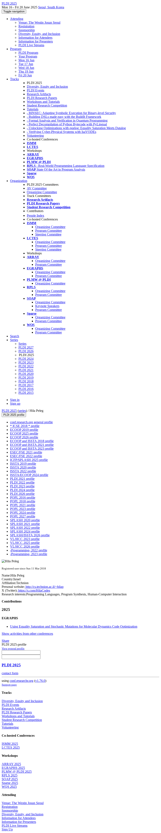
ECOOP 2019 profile (24, 429)
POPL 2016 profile (22, 497)
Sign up (15, 403)
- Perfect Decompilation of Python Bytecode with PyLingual (67, 124)
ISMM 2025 (10, 743)
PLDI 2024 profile (22, 490)
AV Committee (37, 188)
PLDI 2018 (26, 381)
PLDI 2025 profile (13, 414)
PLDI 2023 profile (22, 486)
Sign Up (7, 829)
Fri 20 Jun (25, 75)
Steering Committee (48, 234)
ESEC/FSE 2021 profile (26, 452)
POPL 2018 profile (22, 501)
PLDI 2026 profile (22, 494)
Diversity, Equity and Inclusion (47, 86)
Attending (16, 19)
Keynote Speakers (47, 306)
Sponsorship (26, 30)
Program (15, 49)
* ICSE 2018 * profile (24, 426)
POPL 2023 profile (22, 509)
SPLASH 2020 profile (25, 520)
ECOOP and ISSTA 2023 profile (32, 448)
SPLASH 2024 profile (25, 531)
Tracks (14, 79)
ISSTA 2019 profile (23, 463)
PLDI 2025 (9, 410)
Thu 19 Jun (26, 71)
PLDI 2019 (26, 377)
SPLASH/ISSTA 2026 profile (30, 535)
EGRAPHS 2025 (13, 768)
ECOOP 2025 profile (24, 433)
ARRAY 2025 (11, 764)
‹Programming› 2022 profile (28, 550)
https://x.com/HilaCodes (33, 590)
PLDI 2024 (26, 358)
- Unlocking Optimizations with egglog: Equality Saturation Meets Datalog (76, 128)
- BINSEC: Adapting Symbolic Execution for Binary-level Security (71, 113)
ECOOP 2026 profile (24, 437)
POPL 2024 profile (22, 512)
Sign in (14, 400)
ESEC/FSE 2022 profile (26, 456)
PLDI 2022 (26, 366)
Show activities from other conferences (27, 633)
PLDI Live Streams (31, 45)
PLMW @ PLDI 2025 (17, 771)
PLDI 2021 (26, 370)
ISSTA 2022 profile (23, 471)
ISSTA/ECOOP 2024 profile (29, 475)
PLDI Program (28, 52)
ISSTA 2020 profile (23, 467)
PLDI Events (35, 90)
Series (22, 343)
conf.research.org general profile (31, 422)
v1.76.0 (40, 680)
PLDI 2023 (26, 362)
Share (5, 640)
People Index (35, 215)
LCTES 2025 (11, 747)
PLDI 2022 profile (22, 482)
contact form (10, 673)
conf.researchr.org (21, 680)
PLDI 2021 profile (22, 478)
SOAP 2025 (10, 779)
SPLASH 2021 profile (25, 524)
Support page (9, 684)
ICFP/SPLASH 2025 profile (29, 460)
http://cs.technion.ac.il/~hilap (44, 586)
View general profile (13, 648)
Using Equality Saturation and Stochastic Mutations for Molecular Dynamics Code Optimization (73, 626)
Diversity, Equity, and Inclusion (39, 34)
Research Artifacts (39, 94)
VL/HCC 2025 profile (25, 543)
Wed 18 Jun (26, 68)
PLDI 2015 (26, 392)
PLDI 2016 (26, 389)
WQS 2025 (9, 786)
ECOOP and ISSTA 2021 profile (32, 445)
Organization (18, 181)
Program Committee (48, 230)
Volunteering (35, 135)
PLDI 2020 (26, 374)
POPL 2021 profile (22, 505)
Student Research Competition (47, 105)
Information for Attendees (35, 37)
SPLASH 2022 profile (25, 527)
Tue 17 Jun (25, 64)
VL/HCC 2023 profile (25, 539)
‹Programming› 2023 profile (28, 554)
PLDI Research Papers (42, 98)
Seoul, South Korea (51, 7)
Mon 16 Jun (26, 60)
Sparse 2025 (10, 783)
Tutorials (32, 109)
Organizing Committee (42, 192)
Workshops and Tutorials (43, 101)
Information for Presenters (35, 41)
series (22, 410)
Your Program (27, 56)
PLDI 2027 (26, 347)
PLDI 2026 (26, 351)
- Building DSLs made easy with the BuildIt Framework (64, 116)
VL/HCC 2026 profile (25, 546)
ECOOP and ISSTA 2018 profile (32, 441)
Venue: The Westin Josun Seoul (39, 22)
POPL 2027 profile (22, 516)
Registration (26, 26)
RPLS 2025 (9, 775)
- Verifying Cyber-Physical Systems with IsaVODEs (61, 132)
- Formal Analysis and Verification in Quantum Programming (67, 120)
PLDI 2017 (26, 385)
